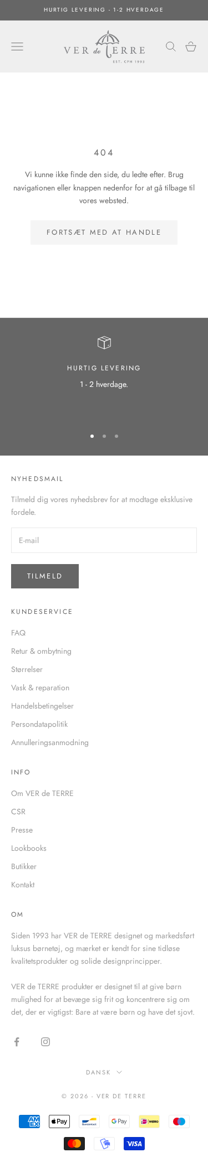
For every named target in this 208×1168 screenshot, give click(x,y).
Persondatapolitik (39, 724)
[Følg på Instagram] (45, 1041)
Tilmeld (45, 576)
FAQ (18, 632)
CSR (18, 811)
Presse (22, 829)
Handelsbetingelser (42, 705)
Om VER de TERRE (42, 793)
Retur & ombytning (41, 651)
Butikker (24, 866)
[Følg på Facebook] (16, 1041)
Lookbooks (29, 848)
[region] (104, 376)
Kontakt (22, 884)
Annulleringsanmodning (50, 742)
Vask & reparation (40, 687)
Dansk (98, 1072)
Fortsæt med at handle (104, 232)
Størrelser (27, 669)
